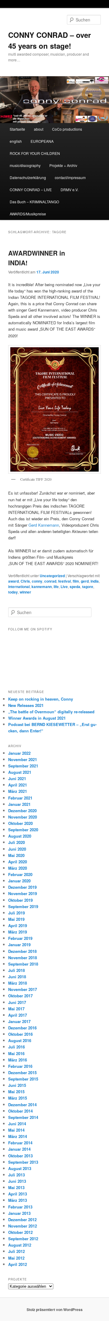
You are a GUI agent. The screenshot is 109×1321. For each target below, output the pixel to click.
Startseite (17, 129)
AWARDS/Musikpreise (28, 213)
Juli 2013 (16, 1175)
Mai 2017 (16, 1009)
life (56, 586)
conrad (50, 581)
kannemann (41, 586)
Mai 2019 (16, 919)
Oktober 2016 (20, 1034)
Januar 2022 (19, 753)
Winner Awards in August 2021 (37, 718)
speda (75, 586)
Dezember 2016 (22, 1028)
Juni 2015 (17, 1085)
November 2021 (22, 759)
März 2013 (17, 1200)
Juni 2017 (17, 1002)
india (95, 581)
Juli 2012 (16, 1251)
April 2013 (17, 1194)
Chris (25, 581)
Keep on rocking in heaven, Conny (40, 699)
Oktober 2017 (20, 996)
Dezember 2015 (22, 1072)
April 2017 (17, 1015)
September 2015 (23, 1079)
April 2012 (17, 1264)
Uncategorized (52, 575)
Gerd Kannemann (43, 525)
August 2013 (19, 1168)
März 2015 (17, 1098)
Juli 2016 (16, 1047)
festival (64, 581)
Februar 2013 (20, 1207)
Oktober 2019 (20, 900)
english (16, 141)
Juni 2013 (17, 1181)
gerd (85, 581)
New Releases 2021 (26, 705)
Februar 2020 (20, 874)
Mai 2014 (16, 1130)
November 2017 (22, 989)
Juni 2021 (17, 778)
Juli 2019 (16, 913)
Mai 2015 (16, 1091)
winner (25, 592)
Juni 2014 (17, 1123)
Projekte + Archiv (63, 165)
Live (64, 586)
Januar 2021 (19, 804)
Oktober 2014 (20, 1111)
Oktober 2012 (20, 1232)
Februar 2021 (20, 798)
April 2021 (17, 785)
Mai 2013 (16, 1187)
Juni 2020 (17, 849)
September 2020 (23, 829)
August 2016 (19, 1040)
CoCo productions (67, 129)
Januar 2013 (19, 1213)
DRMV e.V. (69, 189)
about (38, 129)
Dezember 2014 (22, 1104)
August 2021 (19, 772)
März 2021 (17, 791)
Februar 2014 (20, 1143)
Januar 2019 (19, 944)
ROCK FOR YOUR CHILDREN (35, 153)
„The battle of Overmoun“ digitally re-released (51, 711)
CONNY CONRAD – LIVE (31, 189)
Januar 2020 (19, 881)
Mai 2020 (16, 855)
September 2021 (23, 766)
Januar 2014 (19, 1149)
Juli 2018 (16, 970)
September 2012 (23, 1238)
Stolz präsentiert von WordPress (55, 1309)
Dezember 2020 (22, 810)
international (19, 586)
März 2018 (17, 983)
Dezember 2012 (22, 1219)
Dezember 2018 (22, 951)
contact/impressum (70, 177)
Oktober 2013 (20, 1156)
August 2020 (19, 836)
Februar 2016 (20, 1066)
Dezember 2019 (22, 887)
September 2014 (23, 1117)
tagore (87, 586)
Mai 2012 (16, 1258)
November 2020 (22, 817)
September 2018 (23, 964)
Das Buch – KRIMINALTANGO (34, 201)
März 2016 (17, 1060)
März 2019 (17, 932)
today (13, 592)
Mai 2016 (16, 1053)
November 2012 (22, 1226)
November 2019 (22, 893)
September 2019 (23, 906)
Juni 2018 (17, 976)
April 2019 (17, 925)
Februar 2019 (20, 938)
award (13, 581)
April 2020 (17, 862)
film (76, 581)
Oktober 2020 (20, 823)
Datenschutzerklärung (28, 177)
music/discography (25, 165)
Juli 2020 (16, 842)
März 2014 (17, 1136)
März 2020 (17, 868)
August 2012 (19, 1245)
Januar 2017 (19, 1021)
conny (37, 581)
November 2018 (22, 957)
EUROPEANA (42, 141)
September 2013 (23, 1162)
